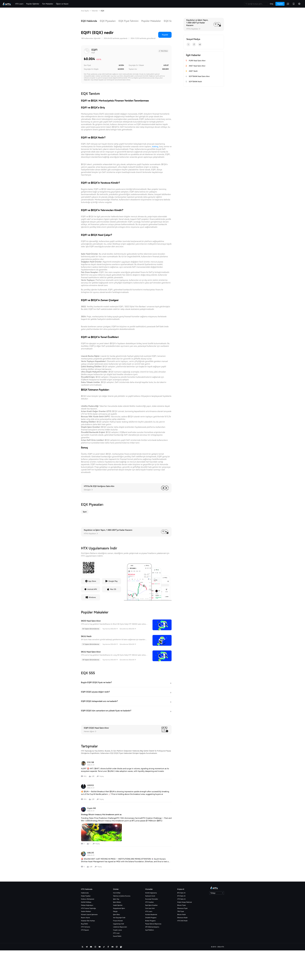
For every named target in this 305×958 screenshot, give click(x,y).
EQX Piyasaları (108, 21)
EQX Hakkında (89, 21)
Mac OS (113, 589)
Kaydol (165, 35)
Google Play (113, 581)
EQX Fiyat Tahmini (128, 21)
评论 (85, 776)
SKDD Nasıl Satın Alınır (91, 621)
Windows (92, 597)
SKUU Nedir (86, 636)
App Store (92, 581)
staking (155, 146)
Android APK (92, 589)
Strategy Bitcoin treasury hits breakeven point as (101, 814)
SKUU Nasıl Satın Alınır (91, 652)
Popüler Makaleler (151, 21)
